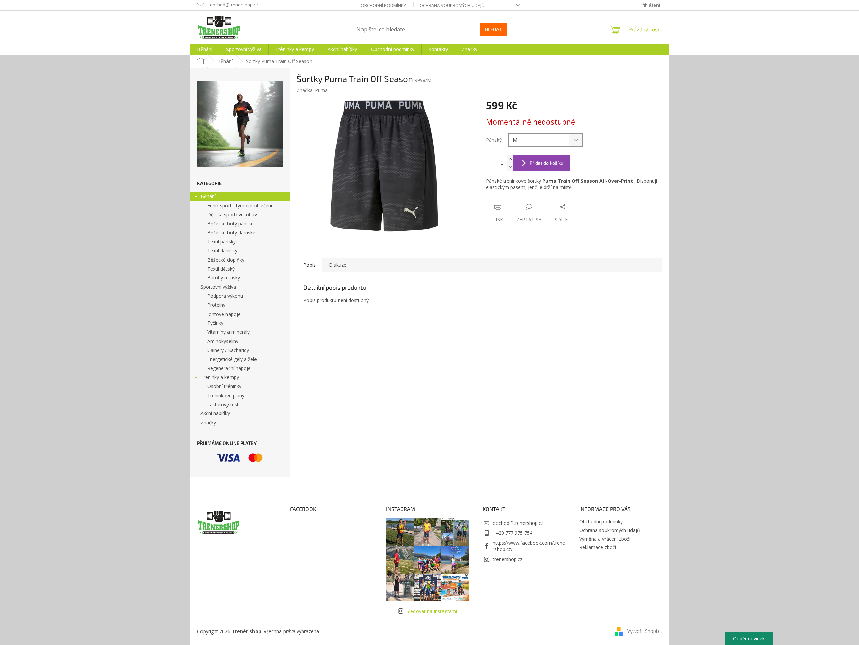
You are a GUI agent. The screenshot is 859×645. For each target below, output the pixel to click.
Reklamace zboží (597, 547)
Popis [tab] (309, 265)
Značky (208, 422)
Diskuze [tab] (337, 265)
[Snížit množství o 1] (510, 167)
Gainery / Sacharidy (228, 350)
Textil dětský (221, 269)
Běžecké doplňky (225, 260)
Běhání (208, 196)
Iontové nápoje (224, 314)
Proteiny (216, 305)
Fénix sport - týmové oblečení (239, 205)
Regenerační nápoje (229, 368)
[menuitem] (204, 49)
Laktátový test (223, 404)
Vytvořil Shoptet (644, 630)
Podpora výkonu (225, 296)
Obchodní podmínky (383, 5)
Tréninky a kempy (219, 377)
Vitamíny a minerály (228, 332)
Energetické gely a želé (232, 359)
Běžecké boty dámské (231, 232)
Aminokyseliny (222, 341)
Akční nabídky (215, 413)
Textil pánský (221, 241)
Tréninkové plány (225, 395)
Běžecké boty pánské (230, 223)
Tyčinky (215, 323)
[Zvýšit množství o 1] (510, 159)
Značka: (312, 90)
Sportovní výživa (218, 287)
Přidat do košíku (546, 163)
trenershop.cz (507, 559)
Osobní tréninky (224, 386)
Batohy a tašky (223, 277)
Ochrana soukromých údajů (452, 5)
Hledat (493, 29)
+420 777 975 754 (512, 533)
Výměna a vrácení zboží (604, 539)
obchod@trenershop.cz (518, 523)
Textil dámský (222, 250)
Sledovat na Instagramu (433, 611)
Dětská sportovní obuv (232, 214)
